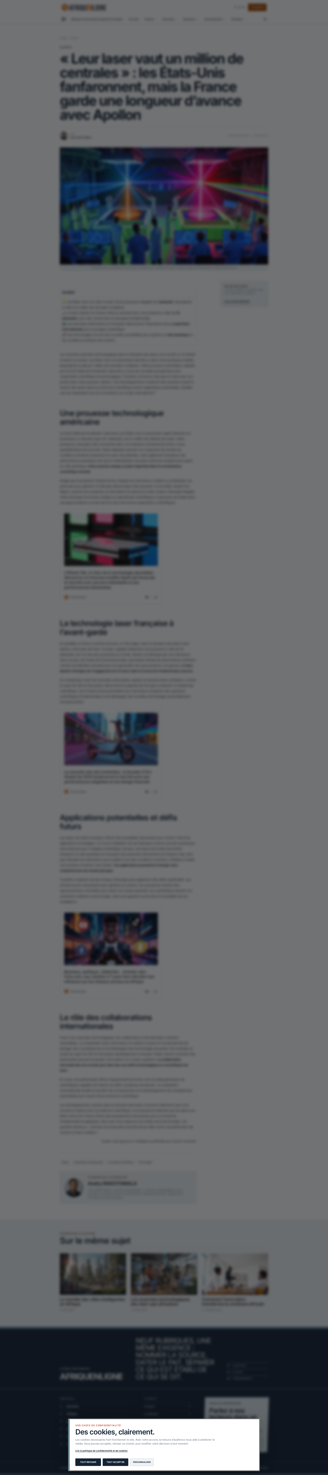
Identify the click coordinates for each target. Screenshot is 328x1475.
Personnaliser (142, 1462)
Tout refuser (88, 1462)
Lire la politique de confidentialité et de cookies (101, 1450)
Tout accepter (115, 1462)
